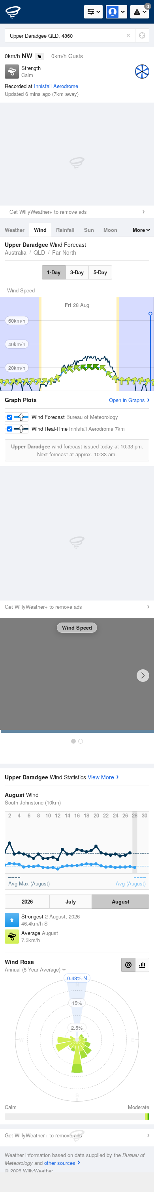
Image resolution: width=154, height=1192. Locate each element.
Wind (40, 229)
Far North (64, 252)
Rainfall (65, 229)
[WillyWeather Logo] (18, 12)
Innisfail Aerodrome (56, 86)
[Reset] (128, 35)
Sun (89, 229)
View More (101, 777)
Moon (110, 229)
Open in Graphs (127, 400)
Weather (14, 229)
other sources (59, 1162)
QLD (39, 252)
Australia (15, 252)
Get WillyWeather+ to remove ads (48, 211)
